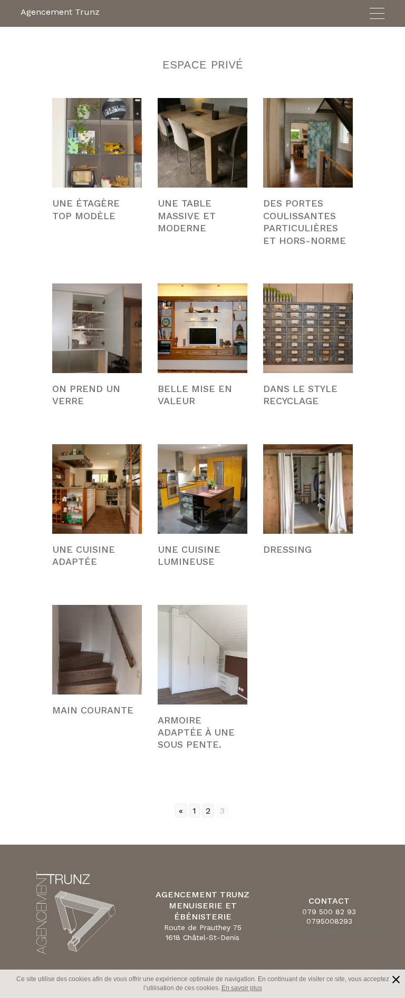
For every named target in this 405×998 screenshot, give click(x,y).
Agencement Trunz (60, 12)
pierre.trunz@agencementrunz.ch (332, 931)
